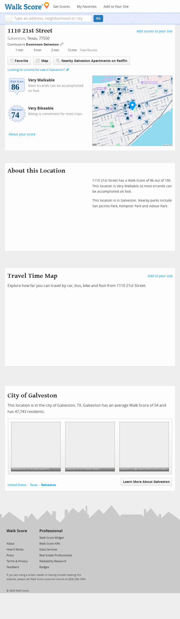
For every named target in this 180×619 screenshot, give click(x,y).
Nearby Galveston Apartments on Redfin (94, 61)
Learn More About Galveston (146, 482)
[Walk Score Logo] (27, 6)
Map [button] (44, 61)
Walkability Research (52, 561)
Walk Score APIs (49, 543)
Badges (44, 567)
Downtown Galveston (43, 44)
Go (98, 18)
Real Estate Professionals (55, 555)
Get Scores (61, 7)
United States (17, 485)
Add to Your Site (116, 7)
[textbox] (52, 18)
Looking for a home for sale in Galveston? (36, 70)
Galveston (16, 38)
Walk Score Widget (51, 537)
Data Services (48, 549)
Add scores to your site (154, 31)
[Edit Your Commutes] (62, 44)
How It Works (15, 549)
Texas (34, 485)
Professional (51, 531)
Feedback (13, 567)
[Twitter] (9, 537)
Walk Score (17, 531)
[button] (8, 18)
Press (10, 555)
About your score (22, 134)
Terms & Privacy (17, 561)
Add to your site (160, 276)
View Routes (88, 50)
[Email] (23, 537)
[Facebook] (16, 537)
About (10, 543)
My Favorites (87, 7)
